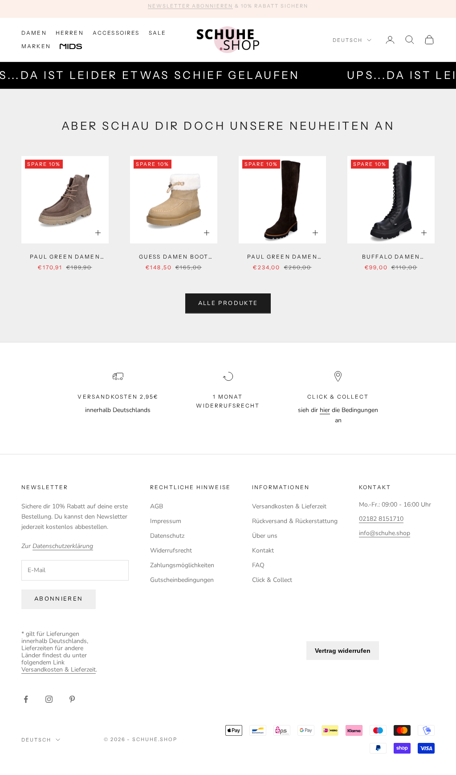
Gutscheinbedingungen (182, 580)
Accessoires (116, 32)
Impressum (165, 521)
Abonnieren (58, 599)
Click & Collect (272, 580)
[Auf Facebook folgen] (25, 699)
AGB (156, 506)
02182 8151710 (381, 519)
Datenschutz (167, 536)
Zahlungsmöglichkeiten (182, 565)
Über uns (264, 536)
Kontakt (263, 550)
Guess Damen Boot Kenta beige (174, 257)
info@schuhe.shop (384, 533)
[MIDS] (77, 47)
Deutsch (347, 40)
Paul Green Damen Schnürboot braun (65, 257)
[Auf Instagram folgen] (49, 699)
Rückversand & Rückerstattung (295, 521)
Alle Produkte (228, 303)
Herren (70, 32)
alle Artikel (291, 9)
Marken (36, 46)
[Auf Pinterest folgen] (72, 699)
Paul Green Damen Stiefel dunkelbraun (282, 257)
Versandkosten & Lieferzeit (289, 506)
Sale (158, 32)
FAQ (258, 565)
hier (325, 410)
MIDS (77, 47)
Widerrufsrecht (171, 550)
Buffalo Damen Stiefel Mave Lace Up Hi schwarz (391, 257)
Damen (34, 32)
